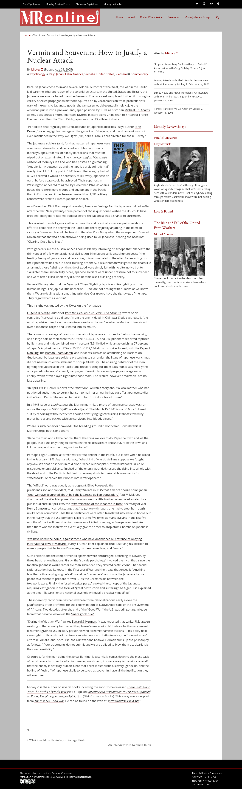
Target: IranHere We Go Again (171, 108)
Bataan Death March (59, 353)
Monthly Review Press (58, 4)
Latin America (74, 74)
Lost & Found (163, 211)
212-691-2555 (203, 784)
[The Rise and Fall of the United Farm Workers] (179, 256)
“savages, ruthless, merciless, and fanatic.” (95, 548)
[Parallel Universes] (180, 164)
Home (119, 17)
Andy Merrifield (162, 144)
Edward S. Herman (84, 621)
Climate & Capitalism (87, 4)
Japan (60, 74)
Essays (197, 17)
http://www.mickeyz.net (124, 701)
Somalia (90, 74)
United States (105, 74)
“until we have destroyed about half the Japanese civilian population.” (73, 495)
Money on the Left (113, 4)
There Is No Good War (49, 701)
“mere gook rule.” (82, 614)
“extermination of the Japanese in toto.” (97, 504)
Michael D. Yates (163, 234)
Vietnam (121, 74)
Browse (172, 17)
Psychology (37, 74)
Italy (52, 74)
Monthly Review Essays (170, 126)
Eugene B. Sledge (38, 313)
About (131, 17)
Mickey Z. (37, 69)
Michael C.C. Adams (137, 110)
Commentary (139, 74)
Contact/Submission (151, 17)
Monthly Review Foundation (207, 773)
